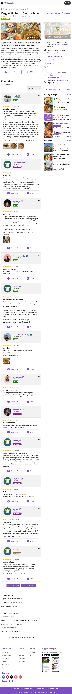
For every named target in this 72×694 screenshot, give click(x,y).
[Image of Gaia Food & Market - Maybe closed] (48, 126)
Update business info (55, 77)
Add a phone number (55, 56)
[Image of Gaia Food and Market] (48, 134)
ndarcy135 (16, 201)
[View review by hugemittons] (7, 379)
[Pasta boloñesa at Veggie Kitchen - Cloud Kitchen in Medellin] (6, 361)
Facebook (51, 63)
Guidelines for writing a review (11, 602)
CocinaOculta (52, 75)
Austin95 (16, 509)
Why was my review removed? (11, 599)
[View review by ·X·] (7, 98)
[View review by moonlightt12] (7, 412)
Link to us (22, 658)
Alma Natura (60, 107)
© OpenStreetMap (63, 36)
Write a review (56, 125)
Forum (4, 662)
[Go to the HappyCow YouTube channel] (7, 677)
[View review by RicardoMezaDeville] (7, 337)
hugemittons (17, 377)
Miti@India (16, 479)
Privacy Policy (18, 688)
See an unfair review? (8, 628)
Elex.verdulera (18, 256)
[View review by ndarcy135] (7, 203)
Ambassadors (6, 655)
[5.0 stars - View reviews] (5, 16)
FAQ (20, 652)
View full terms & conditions (10, 631)
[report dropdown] (39, 95)
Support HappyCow (52, 688)
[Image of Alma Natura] (48, 109)
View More (68, 95)
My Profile (5, 652)
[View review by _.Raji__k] (7, 288)
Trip (59, 13)
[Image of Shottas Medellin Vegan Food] (48, 117)
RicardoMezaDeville (20, 335)
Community (7, 648)
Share (51, 13)
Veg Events (5, 658)
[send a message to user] (16, 96)
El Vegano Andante (63, 99)
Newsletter (5, 665)
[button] (57, 29)
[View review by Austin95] (7, 511)
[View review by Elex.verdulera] (7, 258)
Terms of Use (28, 688)
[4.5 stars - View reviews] (57, 101)
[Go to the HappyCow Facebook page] (3, 677)
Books (32, 655)
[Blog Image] (48, 147)
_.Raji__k (16, 286)
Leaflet (49, 36)
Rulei (11, 84)
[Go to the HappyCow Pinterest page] (16, 677)
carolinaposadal (19, 162)
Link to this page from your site (11, 624)
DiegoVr (16, 440)
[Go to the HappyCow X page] (11, 677)
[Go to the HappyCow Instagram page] (20, 677)
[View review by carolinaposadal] (7, 164)
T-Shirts (33, 652)
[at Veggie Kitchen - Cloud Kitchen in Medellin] (6, 146)
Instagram (51, 67)
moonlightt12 (17, 410)
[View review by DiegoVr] (7, 442)
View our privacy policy (9, 606)
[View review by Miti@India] (7, 481)
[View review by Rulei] (7, 551)
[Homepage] (9, 3)
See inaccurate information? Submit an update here (19, 620)
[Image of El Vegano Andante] (48, 101)
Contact (21, 655)
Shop (32, 648)
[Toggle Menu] (2, 3)
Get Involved (6, 668)
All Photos (34, 38)
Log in (67, 3)
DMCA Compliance (39, 688)
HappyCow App (49, 648)
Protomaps (55, 36)
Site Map (22, 661)
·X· (13, 96)
